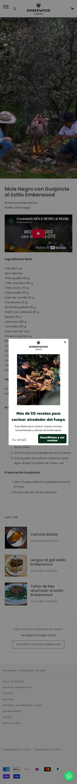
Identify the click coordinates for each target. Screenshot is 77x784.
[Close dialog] (65, 342)
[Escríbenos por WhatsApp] (69, 776)
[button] (38, 381)
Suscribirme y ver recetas (52, 438)
